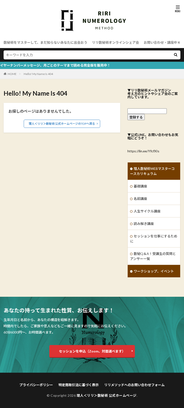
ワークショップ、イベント (154, 271)
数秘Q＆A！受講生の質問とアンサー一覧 (153, 256)
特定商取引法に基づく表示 (78, 385)
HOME (12, 74)
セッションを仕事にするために (153, 238)
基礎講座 (140, 186)
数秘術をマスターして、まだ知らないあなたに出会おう (45, 42)
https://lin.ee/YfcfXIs (143, 151)
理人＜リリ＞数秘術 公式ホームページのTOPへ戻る (62, 123)
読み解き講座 (144, 224)
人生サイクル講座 (147, 211)
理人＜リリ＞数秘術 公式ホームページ (107, 395)
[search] (175, 54)
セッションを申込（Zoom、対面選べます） (92, 351)
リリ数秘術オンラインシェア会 (115, 42)
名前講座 (140, 199)
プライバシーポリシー (36, 385)
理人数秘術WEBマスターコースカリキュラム (152, 171)
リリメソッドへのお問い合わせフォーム (134, 385)
